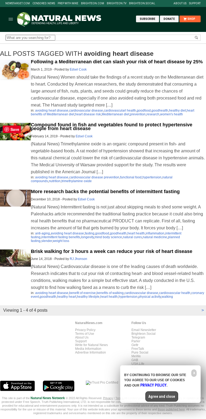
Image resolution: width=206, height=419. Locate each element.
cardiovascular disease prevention (94, 177)
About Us (180, 3)
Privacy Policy (85, 330)
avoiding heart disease (51, 110)
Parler (135, 341)
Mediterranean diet (115, 114)
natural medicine (155, 237)
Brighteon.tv (116, 3)
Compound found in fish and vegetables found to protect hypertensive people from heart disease (111, 126)
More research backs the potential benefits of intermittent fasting (105, 191)
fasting (89, 233)
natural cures (132, 237)
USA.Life (137, 364)
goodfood (144, 110)
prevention (138, 114)
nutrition (55, 181)
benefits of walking (110, 293)
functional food (131, 177)
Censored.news (43, 3)
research (152, 114)
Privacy (108, 398)
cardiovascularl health (120, 110)
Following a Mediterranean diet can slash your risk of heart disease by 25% (117, 61)
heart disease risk (88, 114)
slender (46, 241)
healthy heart (66, 297)
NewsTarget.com (17, 3)
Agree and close (161, 396)
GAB (134, 360)
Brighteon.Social (142, 3)
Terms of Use (84, 334)
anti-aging (42, 233)
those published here (171, 409)
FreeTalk (137, 349)
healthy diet (177, 110)
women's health (171, 114)
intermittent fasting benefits (60, 237)
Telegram (138, 337)
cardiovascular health (174, 293)
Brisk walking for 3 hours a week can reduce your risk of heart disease (111, 251)
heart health (136, 233)
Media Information (88, 349)
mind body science (108, 237)
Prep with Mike (68, 3)
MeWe (136, 356)
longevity (87, 237)
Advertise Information (90, 352)
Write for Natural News (91, 345)
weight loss (61, 241)
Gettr (134, 345)
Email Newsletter (143, 330)
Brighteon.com (92, 3)
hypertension (151, 177)
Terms (119, 398)
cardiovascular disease (86, 110)
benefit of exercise (82, 293)
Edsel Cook (78, 69)
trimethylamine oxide (76, 181)
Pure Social (139, 352)
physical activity (149, 297)
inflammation (155, 233)
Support (195, 3)
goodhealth (160, 110)
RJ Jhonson (78, 259)
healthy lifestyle (88, 297)
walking (167, 297)
